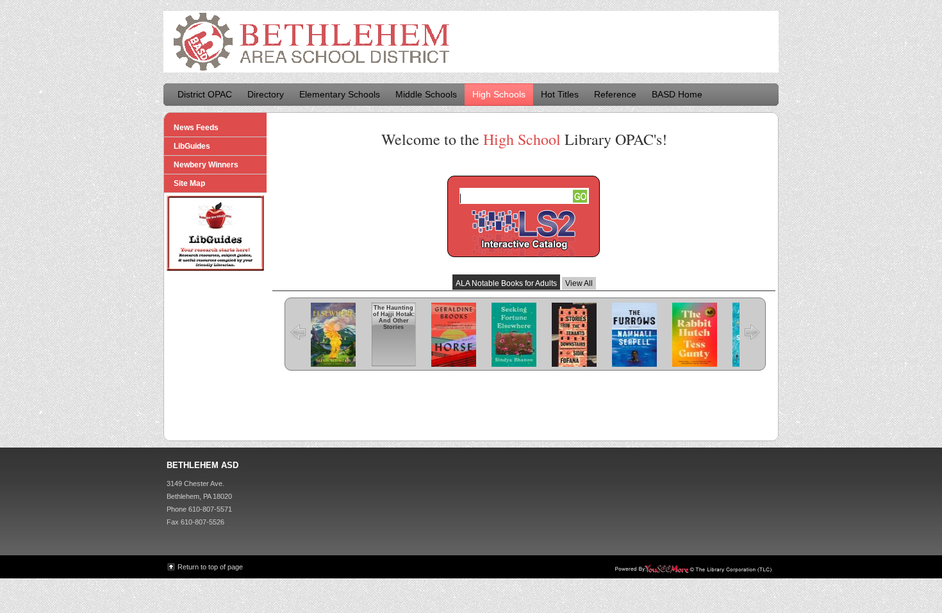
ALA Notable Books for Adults (506, 283)
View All (579, 283)
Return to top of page (210, 567)
